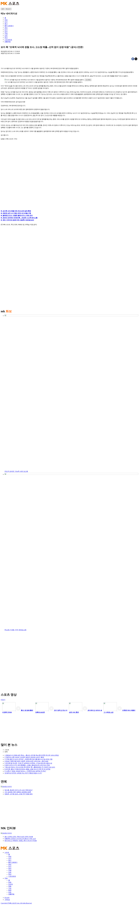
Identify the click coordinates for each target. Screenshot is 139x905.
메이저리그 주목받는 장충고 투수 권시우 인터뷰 (21, 840)
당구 (9, 866)
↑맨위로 (7, 899)
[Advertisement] (18, 163)
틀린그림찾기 (12, 862)
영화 (9, 886)
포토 (9, 872)
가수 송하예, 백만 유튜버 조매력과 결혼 (18, 792)
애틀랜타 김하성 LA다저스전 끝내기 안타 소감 (20, 838)
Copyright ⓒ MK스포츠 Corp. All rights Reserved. (16, 903)
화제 (9, 890)
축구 (9, 860)
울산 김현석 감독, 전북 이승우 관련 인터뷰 (19, 836)
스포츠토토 (12, 876)
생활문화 (11, 894)
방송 (9, 882)
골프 (9, 864)
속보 (9, 856)
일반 (9, 868)
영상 (9, 874)
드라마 (10, 884)
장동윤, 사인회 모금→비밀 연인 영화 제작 (19, 794)
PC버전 (7, 897)
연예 (6, 752)
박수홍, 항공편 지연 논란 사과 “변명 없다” (19, 790)
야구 (9, 858)
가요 (9, 888)
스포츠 (7, 750)
